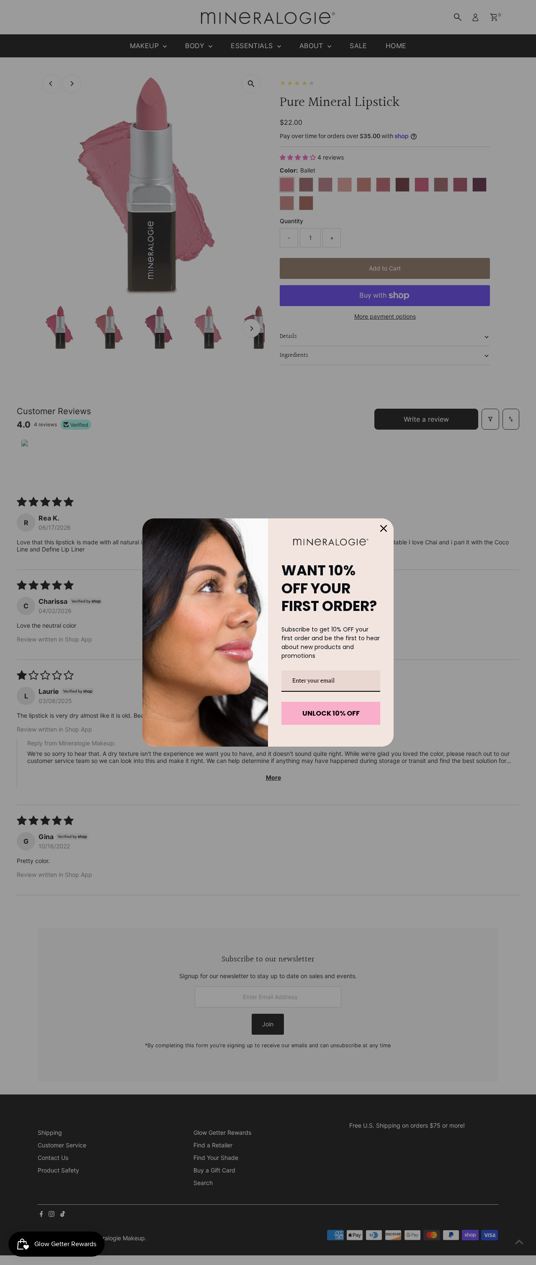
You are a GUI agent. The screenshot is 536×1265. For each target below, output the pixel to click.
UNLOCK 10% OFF (331, 713)
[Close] (384, 528)
